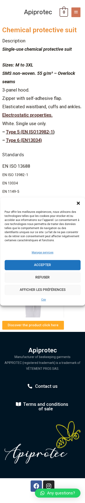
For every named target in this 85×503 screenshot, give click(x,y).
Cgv (43, 299)
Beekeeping (22, 5)
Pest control (67, 5)
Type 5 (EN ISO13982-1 (29, 132)
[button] (78, 203)
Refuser (42, 277)
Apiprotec (38, 12)
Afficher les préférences (43, 290)
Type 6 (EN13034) (24, 140)
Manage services (42, 252)
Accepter (42, 265)
